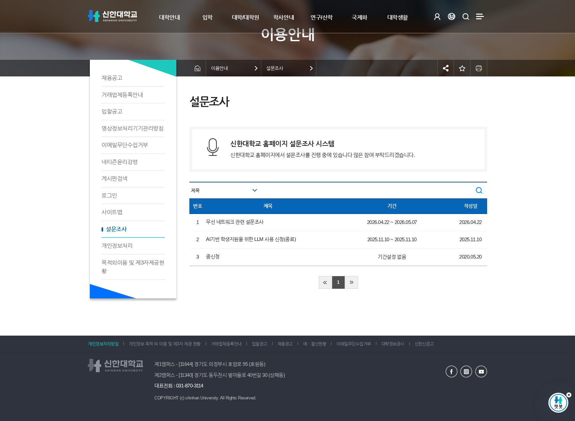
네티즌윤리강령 (119, 162)
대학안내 (169, 17)
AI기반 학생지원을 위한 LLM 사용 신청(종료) (251, 239)
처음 (325, 282)
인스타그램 (466, 371)
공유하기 (445, 68)
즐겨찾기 (462, 68)
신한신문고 (424, 343)
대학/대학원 (245, 17)
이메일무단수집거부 (124, 145)
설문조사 (116, 229)
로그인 (437, 16)
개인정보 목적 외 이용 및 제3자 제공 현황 (164, 343)
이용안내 (219, 68)
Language (451, 16)
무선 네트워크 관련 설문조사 (235, 222)
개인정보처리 (116, 246)
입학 (207, 17)
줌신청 (213, 256)
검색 (466, 16)
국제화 (359, 17)
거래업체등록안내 (122, 95)
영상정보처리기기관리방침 (132, 128)
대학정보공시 (392, 343)
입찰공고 (111, 111)
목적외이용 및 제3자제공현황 (132, 267)
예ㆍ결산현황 (314, 343)
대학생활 (397, 17)
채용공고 (111, 78)
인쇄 (479, 68)
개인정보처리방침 (103, 343)
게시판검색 (114, 178)
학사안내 (283, 17)
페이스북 (452, 371)
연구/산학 (321, 17)
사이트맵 (480, 16)
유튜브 (481, 371)
